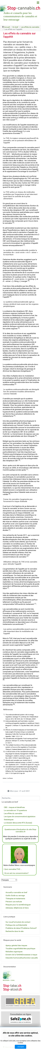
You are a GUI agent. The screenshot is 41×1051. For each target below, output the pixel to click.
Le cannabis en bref (19, 892)
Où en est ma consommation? (16, 873)
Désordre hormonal (13, 958)
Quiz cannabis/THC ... (13, 869)
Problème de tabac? (14, 928)
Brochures (6, 980)
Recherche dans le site (14, 931)
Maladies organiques (14, 951)
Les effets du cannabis (13, 813)
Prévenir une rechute (14, 902)
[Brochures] (7, 974)
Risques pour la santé (14, 905)
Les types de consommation (15, 816)
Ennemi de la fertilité (14, 955)
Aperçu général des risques (16, 945)
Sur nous (9, 922)
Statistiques (8, 819)
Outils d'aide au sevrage (15, 895)
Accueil (8, 892)
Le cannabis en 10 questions (15, 810)
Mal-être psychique (27, 948)
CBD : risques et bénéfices (14, 807)
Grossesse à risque (29, 955)
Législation (31, 816)
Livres (12, 980)
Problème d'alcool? (29, 928)
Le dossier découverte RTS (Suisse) (18, 823)
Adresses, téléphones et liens (17, 908)
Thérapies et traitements (15, 898)
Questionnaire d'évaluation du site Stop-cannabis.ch (20, 830)
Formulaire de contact (21, 922)
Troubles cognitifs (13, 948)
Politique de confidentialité (16, 925)
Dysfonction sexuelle (29, 958)
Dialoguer (27, 905)
